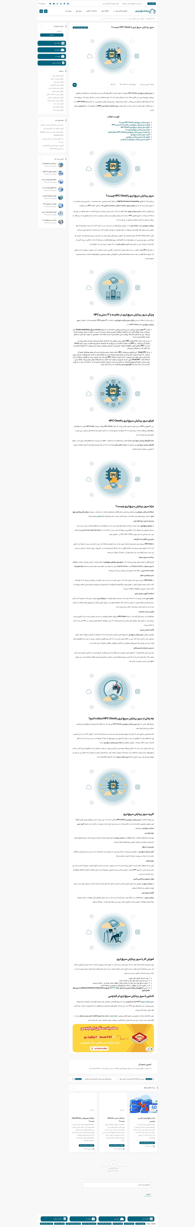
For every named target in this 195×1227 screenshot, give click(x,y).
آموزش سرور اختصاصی (56, 85)
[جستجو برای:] (51, 31)
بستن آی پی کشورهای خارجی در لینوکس (51, 125)
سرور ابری (79, 11)
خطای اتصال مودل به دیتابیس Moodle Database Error (48, 180)
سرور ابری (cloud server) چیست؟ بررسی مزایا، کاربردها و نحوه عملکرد (132, 1079)
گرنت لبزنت (113, 1016)
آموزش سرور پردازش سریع (136, 19)
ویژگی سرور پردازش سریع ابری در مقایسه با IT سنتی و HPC (131, 125)
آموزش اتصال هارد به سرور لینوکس (48, 212)
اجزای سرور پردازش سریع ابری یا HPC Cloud (135, 127)
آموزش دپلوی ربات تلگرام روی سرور (126, 4)
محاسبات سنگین (91, 11)
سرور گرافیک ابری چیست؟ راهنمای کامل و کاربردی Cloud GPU (98, 1079)
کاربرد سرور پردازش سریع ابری (140, 134)
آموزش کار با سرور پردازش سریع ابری (138, 137)
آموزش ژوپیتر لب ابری (57, 79)
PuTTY (112, 988)
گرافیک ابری (105, 11)
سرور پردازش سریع (148, 1002)
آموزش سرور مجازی (57, 91)
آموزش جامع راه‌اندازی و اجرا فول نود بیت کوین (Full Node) (48, 196)
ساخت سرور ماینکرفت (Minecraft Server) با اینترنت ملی (48, 220)
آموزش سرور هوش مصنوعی (55, 98)
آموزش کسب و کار (58, 104)
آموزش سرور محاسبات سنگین (55, 94)
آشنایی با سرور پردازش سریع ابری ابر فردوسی (135, 139)
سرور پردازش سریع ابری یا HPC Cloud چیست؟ (134, 122)
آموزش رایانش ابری (121, 11)
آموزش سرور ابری (58, 82)
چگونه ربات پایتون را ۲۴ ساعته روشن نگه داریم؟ (48, 204)
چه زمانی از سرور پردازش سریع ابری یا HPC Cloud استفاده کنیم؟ (129, 132)
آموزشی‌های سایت (58, 110)
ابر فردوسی (99, 516)
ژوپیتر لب (68, 11)
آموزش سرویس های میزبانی (55, 101)
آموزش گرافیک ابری (58, 107)
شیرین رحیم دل (144, 84)
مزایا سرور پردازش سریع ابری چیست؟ (137, 130)
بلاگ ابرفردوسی (150, 19)
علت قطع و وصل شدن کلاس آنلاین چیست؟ (48, 188)
